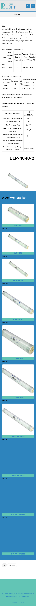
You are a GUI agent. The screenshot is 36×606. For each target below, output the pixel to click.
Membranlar (12, 565)
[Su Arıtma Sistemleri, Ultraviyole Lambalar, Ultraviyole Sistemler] (8, 6)
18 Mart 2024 (5, 228)
